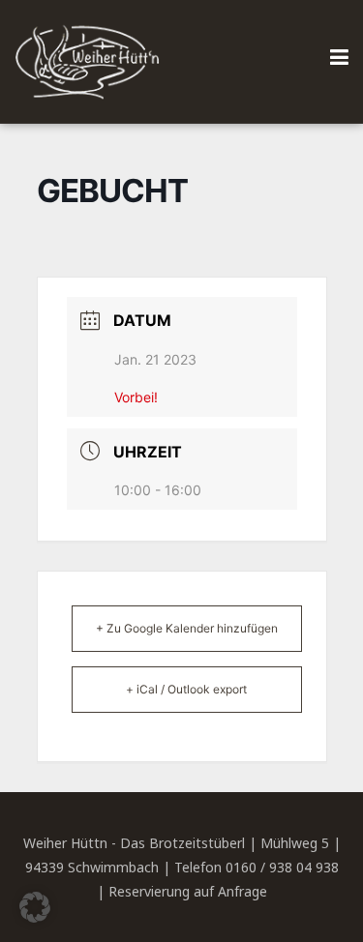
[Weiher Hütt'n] (87, 62)
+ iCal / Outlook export (186, 689)
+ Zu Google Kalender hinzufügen (187, 628)
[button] (35, 907)
